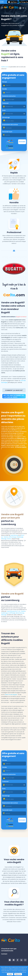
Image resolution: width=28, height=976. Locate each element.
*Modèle (4, 89)
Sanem (9, 539)
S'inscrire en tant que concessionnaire (8, 950)
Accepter (10, 974)
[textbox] (14, 106)
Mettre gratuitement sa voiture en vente (14, 396)
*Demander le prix (7, 132)
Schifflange (11, 613)
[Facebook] (17, 960)
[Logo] (11, 8)
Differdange (12, 537)
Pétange (3, 539)
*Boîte (4, 110)
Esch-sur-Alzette (20, 611)
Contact (4, 954)
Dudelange (20, 537)
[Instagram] (9, 960)
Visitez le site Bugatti (11, 694)
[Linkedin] (21, 960)
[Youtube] (13, 960)
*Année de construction (9, 96)
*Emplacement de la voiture (10, 124)
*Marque (4, 82)
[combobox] (14, 107)
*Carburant (5, 103)
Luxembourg (14, 535)
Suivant (22, 142)
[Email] (25, 960)
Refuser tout (18, 974)
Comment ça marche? (14, 390)
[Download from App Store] (12, 2)
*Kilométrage (6, 117)
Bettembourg (20, 613)
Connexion (20, 8)
